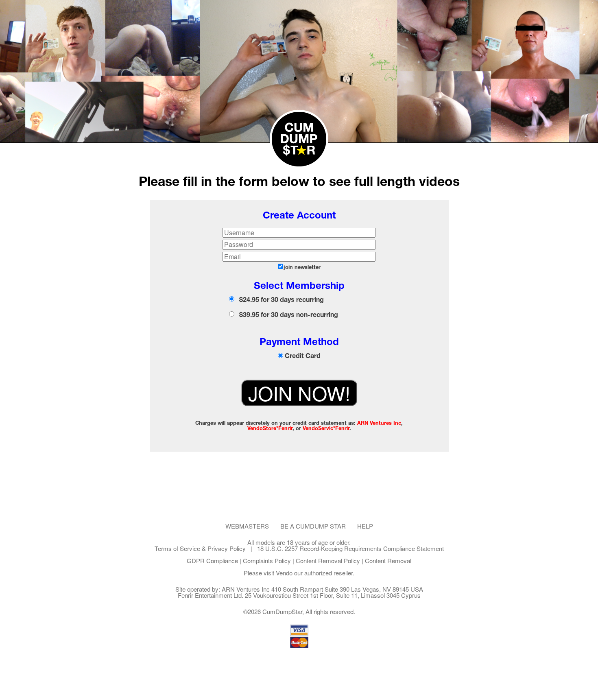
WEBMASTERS (247, 526)
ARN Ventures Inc (379, 423)
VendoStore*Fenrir (269, 428)
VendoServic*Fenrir (326, 428)
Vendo (284, 572)
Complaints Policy (267, 560)
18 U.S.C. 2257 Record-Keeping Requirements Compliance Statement (350, 548)
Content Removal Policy (328, 560)
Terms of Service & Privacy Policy (200, 548)
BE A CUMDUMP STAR (313, 526)
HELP (365, 526)
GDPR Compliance (212, 560)
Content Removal (388, 560)
